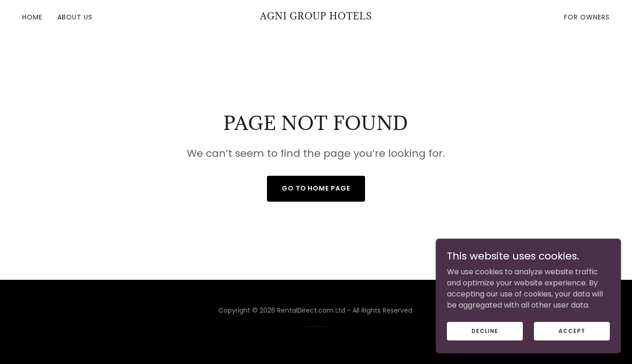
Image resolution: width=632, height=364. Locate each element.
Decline (484, 330)
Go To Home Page (316, 188)
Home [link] (32, 17)
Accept (571, 330)
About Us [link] (75, 17)
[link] (316, 17)
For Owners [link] (587, 17)
